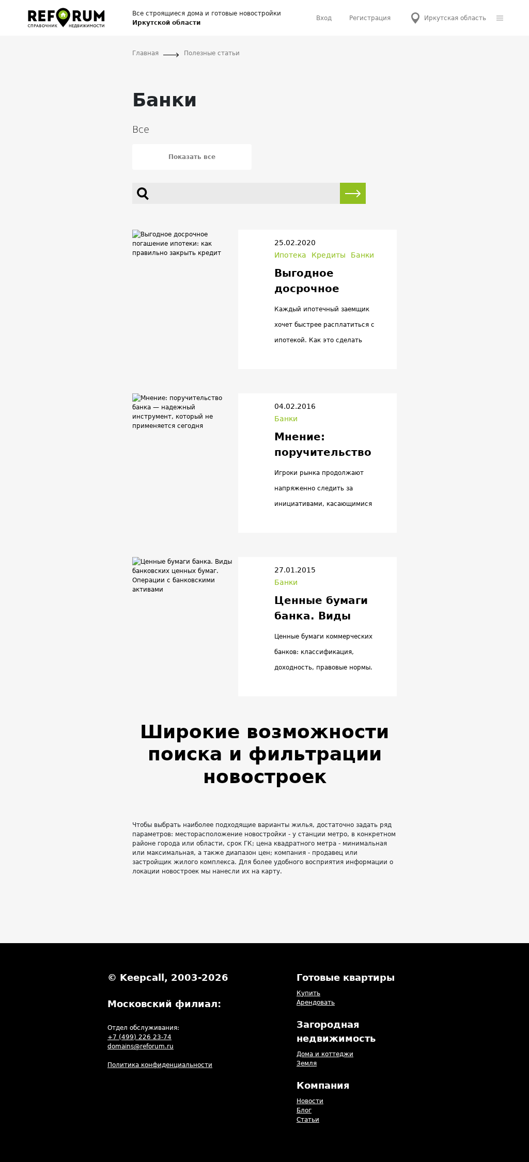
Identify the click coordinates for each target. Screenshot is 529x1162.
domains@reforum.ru (140, 1046)
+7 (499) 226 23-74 (139, 1037)
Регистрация (370, 18)
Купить (308, 993)
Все (140, 129)
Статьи (308, 1119)
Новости (310, 1101)
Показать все (191, 157)
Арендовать (316, 1002)
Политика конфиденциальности (159, 1065)
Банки (362, 255)
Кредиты (329, 255)
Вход (324, 18)
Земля (307, 1063)
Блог (304, 1110)
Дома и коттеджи (325, 1054)
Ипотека (290, 255)
